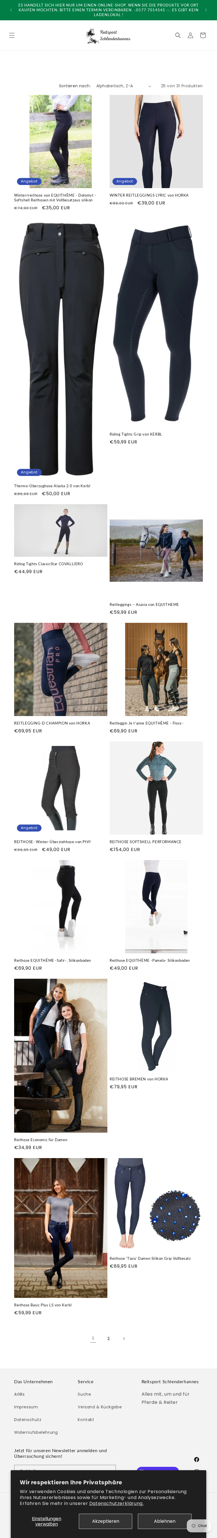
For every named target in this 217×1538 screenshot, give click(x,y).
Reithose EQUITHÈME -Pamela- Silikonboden (150, 960)
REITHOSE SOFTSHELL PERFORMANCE (146, 841)
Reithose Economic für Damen (40, 1139)
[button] (12, 35)
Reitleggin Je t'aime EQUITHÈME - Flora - (147, 723)
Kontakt (86, 1419)
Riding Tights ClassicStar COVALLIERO (48, 564)
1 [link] (93, 1338)
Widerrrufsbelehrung (36, 1432)
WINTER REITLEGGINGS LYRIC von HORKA (149, 195)
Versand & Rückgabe (100, 1407)
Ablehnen (164, 1521)
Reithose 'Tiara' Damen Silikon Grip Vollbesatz (150, 1258)
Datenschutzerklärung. (116, 1503)
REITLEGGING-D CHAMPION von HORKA (52, 723)
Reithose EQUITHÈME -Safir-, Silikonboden (52, 960)
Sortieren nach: (75, 86)
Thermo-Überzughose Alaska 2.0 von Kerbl (52, 486)
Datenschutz (28, 1419)
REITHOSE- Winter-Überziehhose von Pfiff (52, 841)
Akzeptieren (105, 1521)
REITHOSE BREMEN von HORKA (139, 1079)
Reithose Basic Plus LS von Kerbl (42, 1305)
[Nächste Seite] (124, 1338)
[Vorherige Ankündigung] (11, 10)
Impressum (26, 1407)
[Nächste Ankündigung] (206, 10)
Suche (84, 1394)
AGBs (19, 1394)
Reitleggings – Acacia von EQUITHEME (144, 604)
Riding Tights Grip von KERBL (136, 434)
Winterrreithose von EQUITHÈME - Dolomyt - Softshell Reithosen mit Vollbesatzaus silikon (55, 197)
